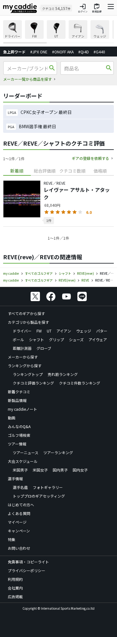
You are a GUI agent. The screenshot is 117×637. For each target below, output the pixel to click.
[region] (58, 31)
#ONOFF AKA (63, 51)
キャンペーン (19, 530)
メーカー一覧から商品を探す (27, 79)
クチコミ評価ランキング (33, 383)
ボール (18, 339)
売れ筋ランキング (63, 374)
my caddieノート (22, 409)
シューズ (76, 339)
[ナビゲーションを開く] (111, 8)
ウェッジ (83, 330)
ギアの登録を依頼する (90, 158)
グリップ (56, 339)
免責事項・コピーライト (28, 561)
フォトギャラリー (48, 487)
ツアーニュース (25, 452)
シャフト (36, 339)
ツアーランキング (58, 452)
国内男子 (60, 469)
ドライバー (22, 330)
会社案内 (15, 587)
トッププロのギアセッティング (39, 496)
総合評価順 (45, 171)
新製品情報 (17, 400)
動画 (11, 417)
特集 (11, 539)
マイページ (17, 522)
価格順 (100, 171)
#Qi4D (83, 51)
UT (49, 330)
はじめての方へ (21, 504)
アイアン (63, 330)
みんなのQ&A (19, 426)
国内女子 (80, 469)
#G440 (99, 51)
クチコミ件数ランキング (79, 383)
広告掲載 (15, 596)
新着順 (16, 171)
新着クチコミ (19, 391)
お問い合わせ (19, 548)
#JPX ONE (38, 51)
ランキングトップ (28, 374)
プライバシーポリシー (26, 570)
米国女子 (40, 469)
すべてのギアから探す (26, 313)
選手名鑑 (20, 487)
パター (101, 330)
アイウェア (98, 339)
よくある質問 (19, 513)
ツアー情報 (17, 443)
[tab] (17, 171)
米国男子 (20, 469)
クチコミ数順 (72, 171)
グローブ (44, 348)
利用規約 (15, 579)
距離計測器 (22, 348)
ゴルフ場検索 (19, 435)
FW (39, 330)
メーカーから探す (23, 356)
